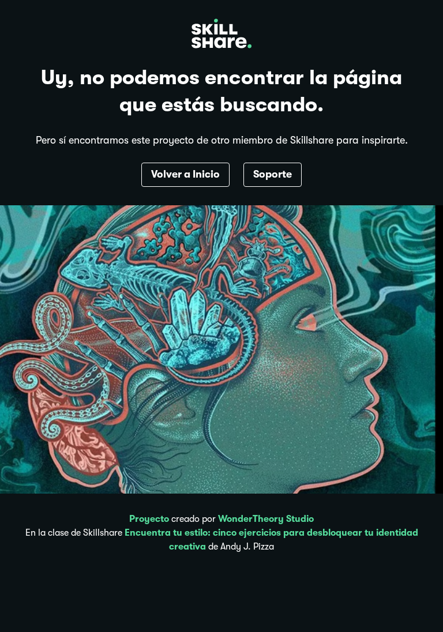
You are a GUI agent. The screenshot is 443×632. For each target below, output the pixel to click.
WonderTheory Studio (266, 519)
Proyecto (149, 519)
